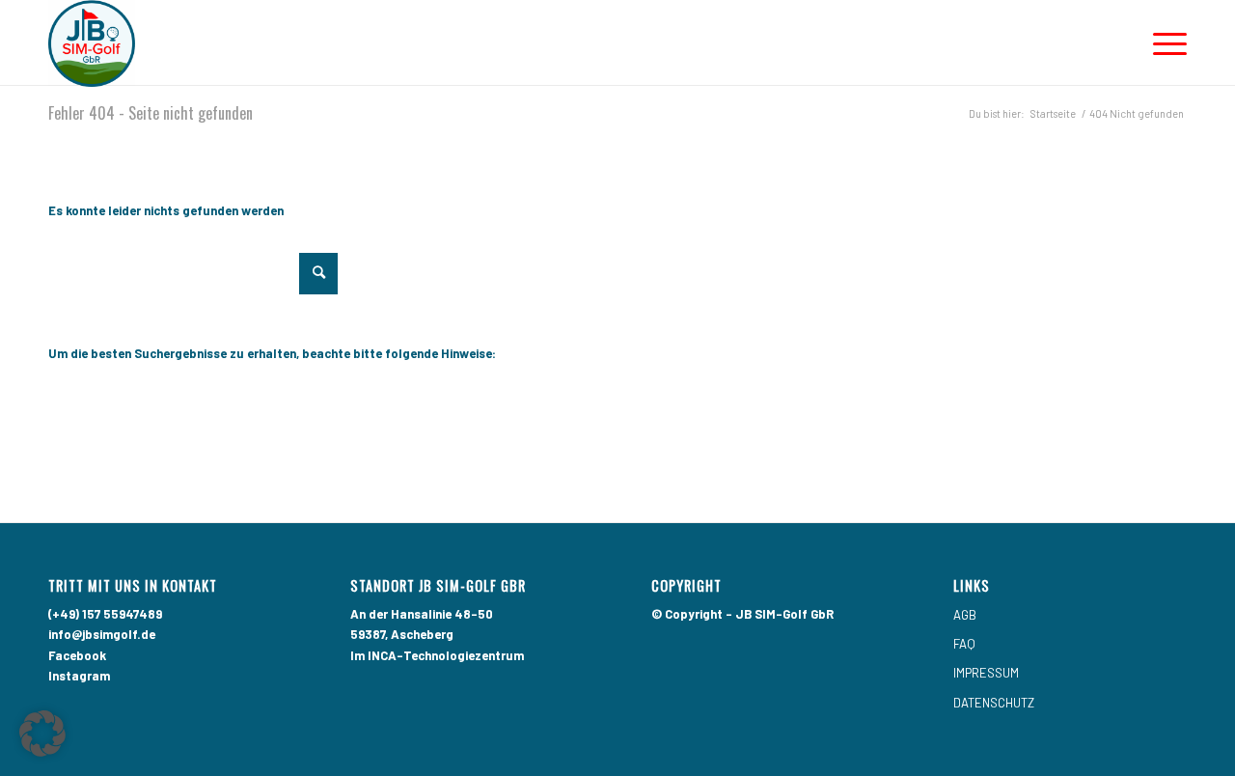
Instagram (79, 675)
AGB (964, 615)
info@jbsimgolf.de (101, 634)
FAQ (964, 643)
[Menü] (1163, 43)
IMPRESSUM (986, 672)
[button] (42, 733)
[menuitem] (1163, 43)
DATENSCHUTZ (993, 702)
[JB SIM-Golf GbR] (91, 43)
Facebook (77, 655)
